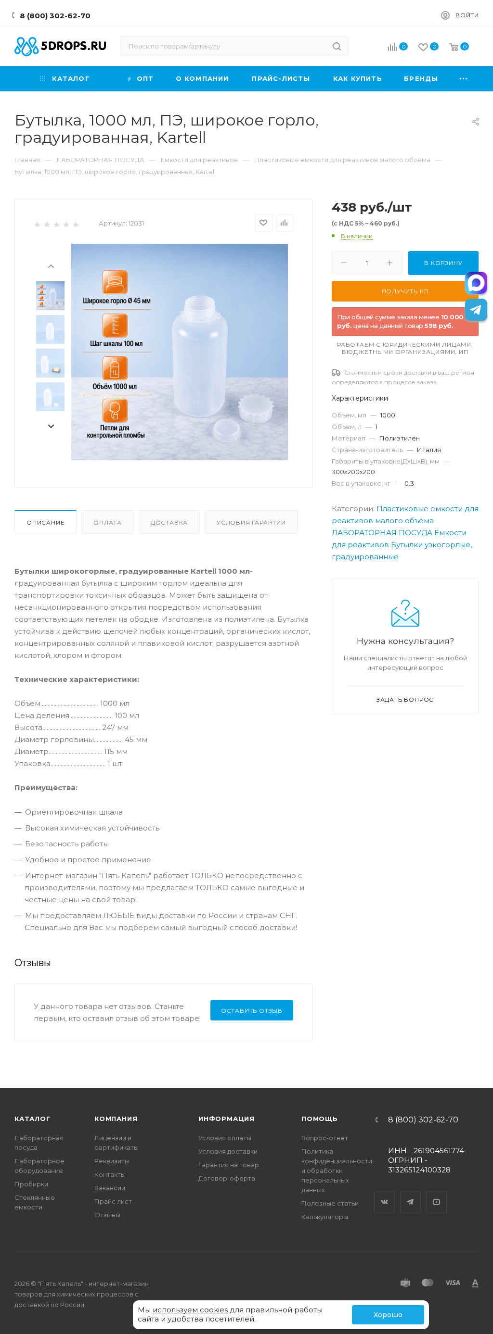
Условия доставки (228, 1151)
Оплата (107, 522)
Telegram (411, 1194)
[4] (66, 224)
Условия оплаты (224, 1138)
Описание (45, 522)
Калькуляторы (324, 1217)
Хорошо (388, 1314)
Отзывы (107, 1215)
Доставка (169, 522)
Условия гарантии (251, 522)
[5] (75, 224)
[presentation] (50, 265)
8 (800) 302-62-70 (55, 15)
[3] (56, 224)
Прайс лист (113, 1201)
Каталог (32, 1118)
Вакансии (109, 1188)
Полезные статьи (330, 1203)
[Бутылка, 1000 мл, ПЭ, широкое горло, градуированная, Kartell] (179, 352)
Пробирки (31, 1184)
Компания (115, 1118)
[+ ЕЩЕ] (464, 78)
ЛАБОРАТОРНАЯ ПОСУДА (382, 532)
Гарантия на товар (228, 1165)
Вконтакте (385, 1194)
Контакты (110, 1174)
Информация (226, 1118)
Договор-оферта (226, 1178)
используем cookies (190, 1309)
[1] (37, 224)
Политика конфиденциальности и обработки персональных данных (336, 1170)
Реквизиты (112, 1161)
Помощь (319, 1118)
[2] (46, 224)
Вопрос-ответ (324, 1138)
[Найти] (337, 46)
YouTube (437, 1194)
